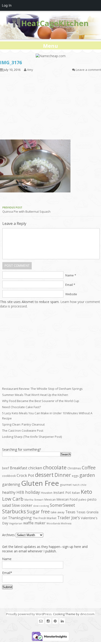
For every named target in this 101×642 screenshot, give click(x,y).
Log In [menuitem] (7, 5)
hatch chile (79, 484)
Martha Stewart (33, 499)
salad (6, 505)
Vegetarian (15, 523)
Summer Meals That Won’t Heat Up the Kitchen (35, 395)
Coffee (89, 467)
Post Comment (17, 265)
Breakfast (18, 468)
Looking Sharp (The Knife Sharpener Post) (32, 437)
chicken (35, 468)
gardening (11, 484)
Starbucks (14, 511)
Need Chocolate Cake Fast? (21, 407)
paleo (82, 500)
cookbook (9, 476)
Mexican (50, 500)
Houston (46, 493)
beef (5, 468)
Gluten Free (40, 483)
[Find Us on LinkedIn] (62, 621)
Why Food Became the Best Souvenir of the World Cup (40, 401)
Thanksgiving (20, 517)
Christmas (74, 468)
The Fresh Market (44, 518)
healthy (9, 492)
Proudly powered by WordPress (29, 614)
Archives (8, 535)
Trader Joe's (68, 517)
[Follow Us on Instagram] (48, 621)
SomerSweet (62, 505)
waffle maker (34, 523)
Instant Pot (62, 492)
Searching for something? (21, 449)
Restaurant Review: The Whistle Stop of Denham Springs (42, 389)
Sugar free (38, 511)
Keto (86, 491)
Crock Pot (25, 475)
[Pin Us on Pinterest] (55, 621)
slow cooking (41, 505)
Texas (70, 511)
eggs (75, 476)
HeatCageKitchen (55, 23)
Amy (30, 70)
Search (65, 454)
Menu (50, 45)
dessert (44, 475)
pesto (92, 499)
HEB (20, 492)
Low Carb (12, 498)
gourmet (66, 485)
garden (87, 475)
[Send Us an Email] (41, 621)
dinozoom (87, 614)
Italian (76, 493)
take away (57, 512)
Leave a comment (88, 70)
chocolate (54, 467)
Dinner (62, 474)
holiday (32, 492)
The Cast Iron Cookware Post (22, 430)
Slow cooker (22, 505)
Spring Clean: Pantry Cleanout (23, 424)
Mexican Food (67, 499)
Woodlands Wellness (59, 523)
